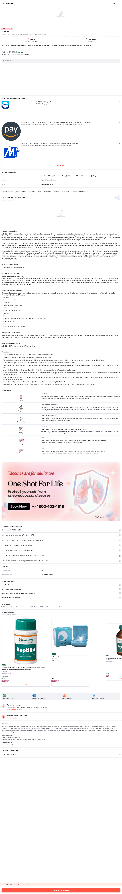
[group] (61, 13)
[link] (10, 3)
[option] (8, 191)
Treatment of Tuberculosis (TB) (13, 268)
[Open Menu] (3, 3)
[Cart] (118, 3)
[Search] (113, 3)
